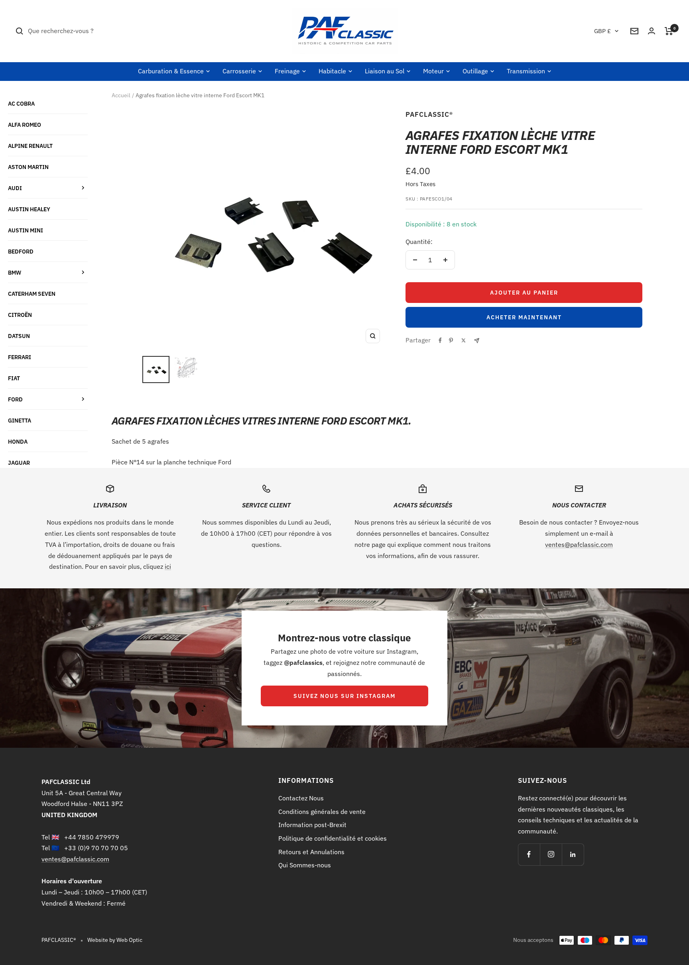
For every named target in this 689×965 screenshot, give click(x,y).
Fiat (14, 378)
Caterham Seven (31, 293)
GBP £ (602, 31)
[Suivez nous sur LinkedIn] (573, 854)
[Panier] (669, 31)
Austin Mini (25, 230)
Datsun (19, 336)
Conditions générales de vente (322, 812)
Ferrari (19, 357)
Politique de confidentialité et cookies (332, 838)
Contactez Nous (301, 798)
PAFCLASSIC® (429, 114)
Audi (15, 188)
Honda (18, 441)
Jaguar (19, 462)
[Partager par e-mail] (476, 340)
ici (168, 566)
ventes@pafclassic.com (579, 544)
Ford (15, 399)
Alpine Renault (30, 145)
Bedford (20, 251)
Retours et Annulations (311, 852)
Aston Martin (28, 167)
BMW (14, 272)
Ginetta (19, 420)
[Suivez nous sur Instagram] (551, 854)
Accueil (121, 95)
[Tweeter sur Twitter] (463, 340)
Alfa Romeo (24, 124)
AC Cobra (21, 103)
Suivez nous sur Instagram (344, 696)
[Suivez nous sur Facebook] (529, 854)
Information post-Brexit (312, 825)
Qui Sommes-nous (304, 865)
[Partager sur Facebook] (440, 340)
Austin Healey (29, 209)
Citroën (20, 314)
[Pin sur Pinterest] (451, 340)
